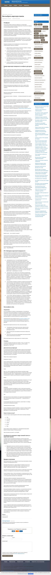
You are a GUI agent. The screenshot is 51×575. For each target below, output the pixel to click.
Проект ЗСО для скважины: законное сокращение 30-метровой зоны (41, 134)
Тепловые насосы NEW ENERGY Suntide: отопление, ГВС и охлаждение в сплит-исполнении (41, 151)
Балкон (40, 24)
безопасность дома (39, 44)
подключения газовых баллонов (25, 108)
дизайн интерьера (39, 57)
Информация (26, 5)
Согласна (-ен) (30, 573)
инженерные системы (39, 66)
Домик (10, 5)
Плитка (41, 35)
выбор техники (38, 55)
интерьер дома (38, 71)
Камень (44, 31)
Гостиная (45, 26)
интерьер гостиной (39, 69)
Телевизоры (37, 42)
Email (13, 537)
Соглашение (27, 561)
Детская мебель (38, 28)
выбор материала (38, 48)
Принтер (42, 37)
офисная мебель (38, 86)
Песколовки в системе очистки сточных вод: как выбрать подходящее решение (41, 215)
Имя (3, 537)
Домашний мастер (16, 1)
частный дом (37, 97)
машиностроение (38, 77)
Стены (43, 40)
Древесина (45, 28)
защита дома (37, 64)
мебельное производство (40, 80)
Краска (41, 33)
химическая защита (39, 95)
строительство (38, 91)
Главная (5, 5)
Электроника (44, 42)
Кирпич (36, 33)
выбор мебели (38, 53)
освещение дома (38, 84)
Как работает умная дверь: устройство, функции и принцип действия (41, 124)
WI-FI (36, 24)
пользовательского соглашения (22, 573)
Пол (46, 35)
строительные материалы (40, 88)
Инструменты (37, 31)
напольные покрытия (39, 82)
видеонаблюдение (39, 46)
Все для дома (18, 18)
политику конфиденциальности (19, 553)
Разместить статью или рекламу (38, 561)
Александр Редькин (6, 520)
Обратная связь (12, 561)
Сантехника (37, 40)
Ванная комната (38, 26)
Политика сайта (20, 561)
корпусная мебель (38, 73)
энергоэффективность (39, 100)
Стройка (15, 5)
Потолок (36, 37)
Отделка (36, 35)
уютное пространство (39, 93)
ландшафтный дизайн (39, 75)
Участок (20, 5)
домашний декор (38, 62)
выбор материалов (39, 51)
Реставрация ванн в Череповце (41, 178)
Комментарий (4, 541)
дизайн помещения (39, 60)
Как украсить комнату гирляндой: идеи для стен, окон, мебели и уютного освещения (41, 114)
